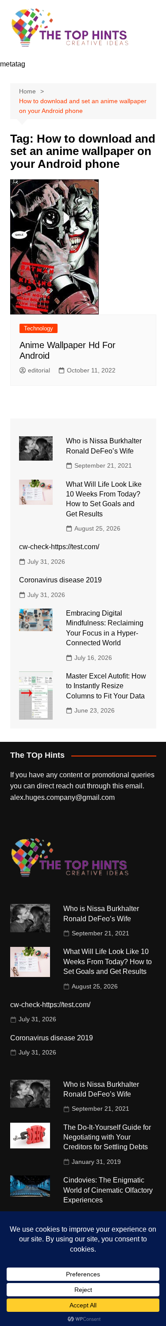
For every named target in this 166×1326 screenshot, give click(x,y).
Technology (38, 328)
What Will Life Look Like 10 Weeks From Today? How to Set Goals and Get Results (107, 961)
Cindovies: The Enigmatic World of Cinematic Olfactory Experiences (108, 1190)
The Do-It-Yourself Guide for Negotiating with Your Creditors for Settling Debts (107, 1137)
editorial (39, 370)
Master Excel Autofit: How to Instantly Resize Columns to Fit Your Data (106, 686)
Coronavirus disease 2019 (60, 580)
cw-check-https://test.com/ (59, 547)
